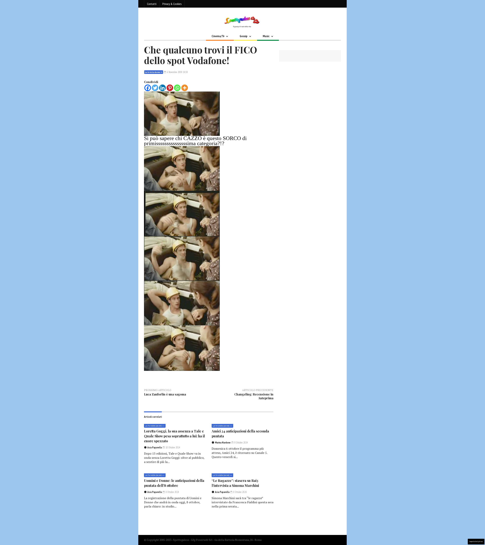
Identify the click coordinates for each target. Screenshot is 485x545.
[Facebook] (147, 88)
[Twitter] (155, 88)
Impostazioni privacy (476, 541)
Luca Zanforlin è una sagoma (165, 394)
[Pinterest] (170, 88)
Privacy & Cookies (172, 4)
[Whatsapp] (177, 88)
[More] (184, 88)
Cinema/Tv (218, 36)
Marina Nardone (223, 442)
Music (266, 36)
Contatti (151, 4)
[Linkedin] (162, 88)
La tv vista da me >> (153, 72)
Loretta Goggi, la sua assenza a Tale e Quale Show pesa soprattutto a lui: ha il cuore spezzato (174, 436)
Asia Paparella (154, 447)
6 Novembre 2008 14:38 (177, 72)
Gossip (243, 36)
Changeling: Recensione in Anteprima (253, 396)
